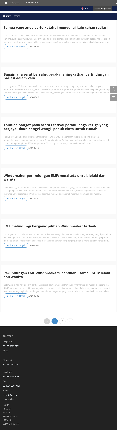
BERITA (17, 16)
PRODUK (7, 408)
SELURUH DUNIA (11, 423)
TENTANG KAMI (10, 416)
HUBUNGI (7, 420)
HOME (8, 16)
